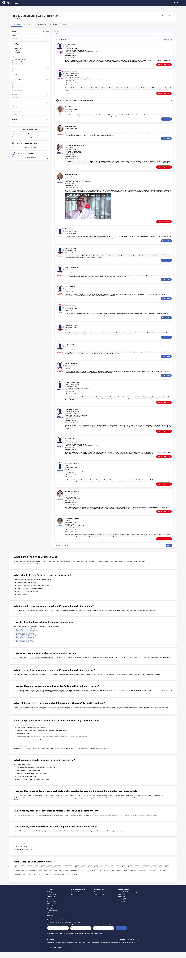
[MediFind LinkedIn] (138, 939)
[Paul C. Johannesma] (60, 269)
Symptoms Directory (52, 901)
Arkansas (29, 867)
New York (106, 870)
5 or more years (18, 84)
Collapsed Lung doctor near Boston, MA (24, 639)
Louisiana (137, 867)
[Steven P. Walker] (60, 250)
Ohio (112, 870)
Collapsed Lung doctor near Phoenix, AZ (24, 634)
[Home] (11, 3)
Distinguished (17, 48)
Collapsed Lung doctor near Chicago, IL (24, 632)
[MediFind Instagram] (131, 939)
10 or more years (18, 86)
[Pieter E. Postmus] (60, 109)
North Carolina (47, 870)
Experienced (17, 52)
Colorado (50, 867)
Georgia (90, 867)
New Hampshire (74, 870)
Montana (39, 870)
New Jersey (84, 870)
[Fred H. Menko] (60, 346)
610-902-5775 (70, 81)
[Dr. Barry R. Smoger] (60, 411)
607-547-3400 (70, 500)
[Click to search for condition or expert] (177, 3)
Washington (48, 874)
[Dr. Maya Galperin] (60, 74)
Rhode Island (142, 870)
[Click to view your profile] (174, 3)
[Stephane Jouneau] (60, 327)
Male (15, 73)
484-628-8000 (70, 473)
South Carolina (151, 870)
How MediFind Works (52, 894)
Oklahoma (118, 870)
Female (15, 75)
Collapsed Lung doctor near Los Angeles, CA (25, 630)
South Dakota (161, 870)
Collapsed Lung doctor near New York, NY (24, 629)
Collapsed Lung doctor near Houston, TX (24, 633)
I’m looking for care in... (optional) (101, 925)
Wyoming (74, 874)
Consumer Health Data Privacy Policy (127, 892)
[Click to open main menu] (181, 3)
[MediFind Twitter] (136, 939)
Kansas (124, 867)
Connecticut (58, 867)
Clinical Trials (53, 24)
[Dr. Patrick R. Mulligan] (60, 466)
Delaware (77, 867)
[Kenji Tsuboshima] (60, 308)
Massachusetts (146, 867)
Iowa (101, 867)
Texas (23, 874)
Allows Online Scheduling (20, 64)
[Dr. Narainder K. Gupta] (60, 385)
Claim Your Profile (75, 892)
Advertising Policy (122, 899)
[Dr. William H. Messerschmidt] (60, 147)
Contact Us (50, 915)
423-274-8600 (70, 154)
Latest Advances (42, 24)
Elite (15, 46)
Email (71, 925)
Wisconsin (57, 874)
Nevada (100, 870)
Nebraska (65, 870)
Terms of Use (121, 896)
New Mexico (92, 870)
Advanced (16, 50)
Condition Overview (29, 24)
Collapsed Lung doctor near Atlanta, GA (24, 637)
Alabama (22, 867)
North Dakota (57, 870)
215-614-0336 (70, 53)
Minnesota (17, 870)
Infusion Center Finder (52, 910)
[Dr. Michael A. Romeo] (60, 521)
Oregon (125, 870)
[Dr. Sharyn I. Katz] (60, 440)
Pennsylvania (133, 870)
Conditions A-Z (51, 896)
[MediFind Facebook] (128, 939)
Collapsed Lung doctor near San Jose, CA (24, 641)
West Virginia (65, 874)
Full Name (49, 925)
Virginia (34, 874)
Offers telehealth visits (19, 61)
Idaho (106, 867)
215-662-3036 (70, 392)
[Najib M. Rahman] (60, 128)
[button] (30, 137)
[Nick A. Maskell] (60, 289)
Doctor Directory (51, 899)
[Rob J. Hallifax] (60, 231)
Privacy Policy (121, 894)
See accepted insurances (72, 57)
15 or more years (18, 88)
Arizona (36, 867)
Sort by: (160, 39)
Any (15, 71)
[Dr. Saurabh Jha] (60, 46)
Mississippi (32, 870)
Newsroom (73, 894)
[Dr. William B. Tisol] (60, 176)
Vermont (41, 874)
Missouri (24, 870)
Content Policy (28, 849)
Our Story (49, 892)
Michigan (167, 867)
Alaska (16, 867)
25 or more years (18, 90)
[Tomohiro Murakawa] (60, 365)
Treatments (64, 24)
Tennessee (17, 874)
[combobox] (30, 98)
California (43, 867)
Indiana (118, 867)
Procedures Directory (52, 903)
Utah (29, 874)
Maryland (154, 867)
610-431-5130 (70, 418)
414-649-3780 (70, 183)
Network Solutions (99, 894)
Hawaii (96, 867)
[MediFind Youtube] (133, 939)
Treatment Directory (52, 906)
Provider (96, 892)
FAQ (48, 913)
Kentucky (130, 867)
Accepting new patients (20, 59)
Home (12, 9)
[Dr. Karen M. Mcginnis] (60, 493)
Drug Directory (51, 908)
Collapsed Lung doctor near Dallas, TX (23, 640)
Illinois (112, 867)
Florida (84, 867)
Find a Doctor (16, 24)
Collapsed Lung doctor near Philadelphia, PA (25, 636)
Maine (160, 867)
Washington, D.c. (68, 867)
